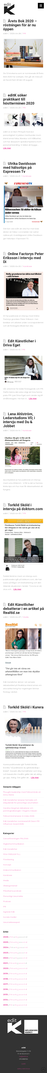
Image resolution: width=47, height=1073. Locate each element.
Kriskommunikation (12, 870)
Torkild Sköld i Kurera (25, 707)
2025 (5, 942)
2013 (5, 1005)
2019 (5, 973)
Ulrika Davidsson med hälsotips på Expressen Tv (19, 167)
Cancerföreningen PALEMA (15, 838)
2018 (5, 979)
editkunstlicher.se (23, 1069)
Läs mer (7, 148)
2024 (5, 947)
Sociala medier (10, 917)
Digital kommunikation (13, 844)
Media (26, 617)
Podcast (7, 901)
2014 (5, 1000)
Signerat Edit (9, 912)
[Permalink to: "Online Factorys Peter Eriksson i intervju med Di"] (23, 291)
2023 (5, 953)
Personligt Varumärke (13, 896)
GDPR (23, 1064)
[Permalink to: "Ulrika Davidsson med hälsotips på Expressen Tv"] (23, 202)
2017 (5, 984)
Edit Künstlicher (10, 849)
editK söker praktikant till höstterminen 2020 (18, 99)
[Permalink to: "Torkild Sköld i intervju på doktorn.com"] (23, 545)
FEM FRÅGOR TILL (12, 854)
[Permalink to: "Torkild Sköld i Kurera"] (23, 738)
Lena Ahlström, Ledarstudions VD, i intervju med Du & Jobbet (19, 420)
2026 (5, 937)
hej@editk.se (23, 1056)
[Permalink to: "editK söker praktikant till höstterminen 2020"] (23, 119)
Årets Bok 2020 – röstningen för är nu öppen (20, 25)
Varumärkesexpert (11, 922)
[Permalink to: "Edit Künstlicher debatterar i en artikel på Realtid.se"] (23, 649)
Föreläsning (8, 859)
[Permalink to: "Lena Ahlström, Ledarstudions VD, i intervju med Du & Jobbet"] (23, 455)
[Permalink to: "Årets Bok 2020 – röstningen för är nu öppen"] (23, 53)
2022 (5, 958)
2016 (5, 989)
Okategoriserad (10, 885)
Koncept (7, 865)
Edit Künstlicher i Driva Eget (19, 343)
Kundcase (26, 176)
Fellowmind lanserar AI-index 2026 (18, 816)
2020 (5, 968)
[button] (41, 5)
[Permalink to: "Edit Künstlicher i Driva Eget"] (23, 369)
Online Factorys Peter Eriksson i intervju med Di (23, 258)
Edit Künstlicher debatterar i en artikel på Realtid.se (23, 608)
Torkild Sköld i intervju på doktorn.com (23, 507)
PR (24, 33)
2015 (5, 994)
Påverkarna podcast (12, 891)
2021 (5, 963)
